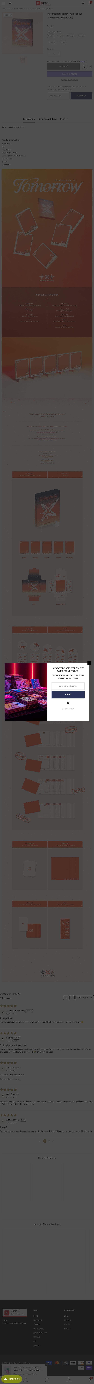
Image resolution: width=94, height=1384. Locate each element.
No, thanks (69, 709)
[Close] (89, 663)
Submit (68, 695)
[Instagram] (68, 703)
